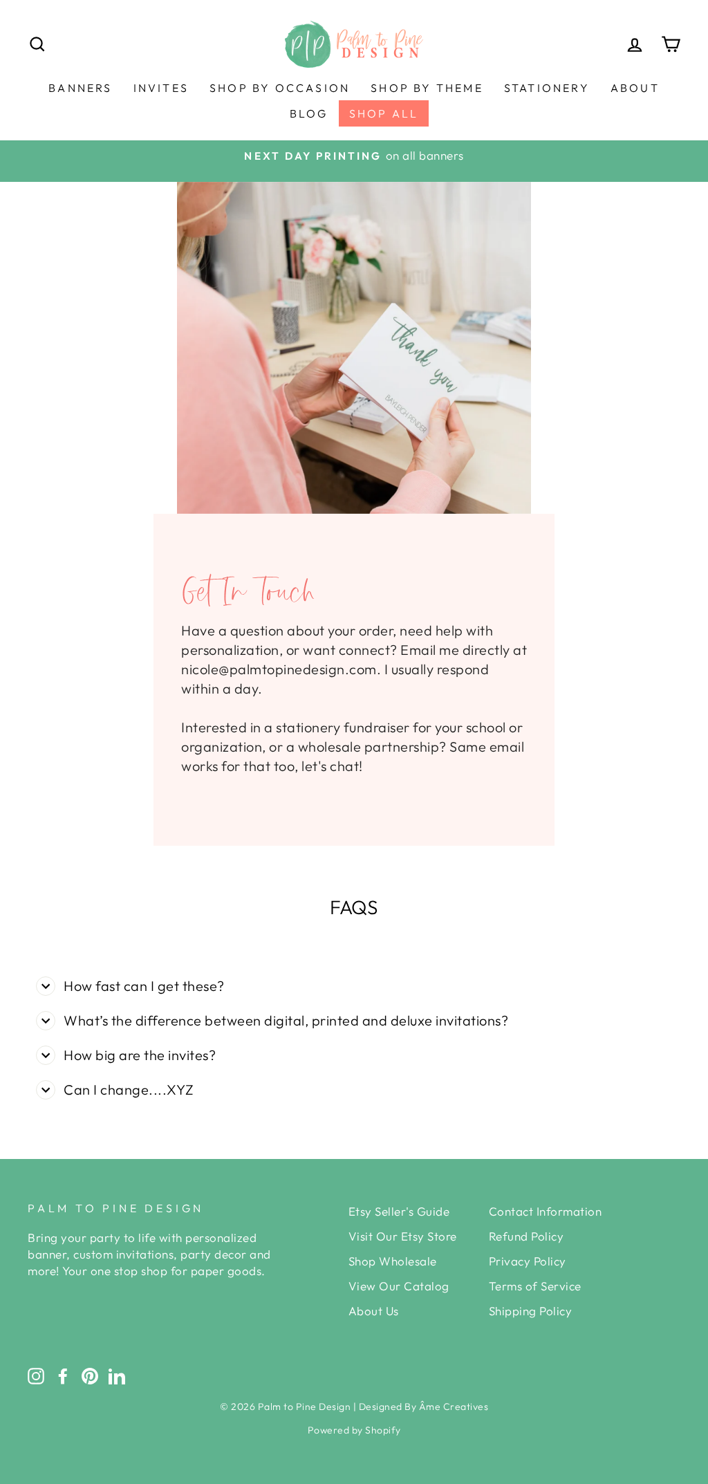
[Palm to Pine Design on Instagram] (36, 1375)
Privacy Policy (527, 1261)
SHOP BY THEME (427, 88)
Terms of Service (535, 1286)
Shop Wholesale (392, 1261)
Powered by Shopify (354, 1430)
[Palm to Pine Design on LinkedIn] (117, 1375)
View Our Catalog (398, 1286)
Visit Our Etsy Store (402, 1236)
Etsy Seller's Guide (399, 1211)
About (635, 88)
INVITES (161, 88)
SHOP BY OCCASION (279, 88)
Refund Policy (526, 1236)
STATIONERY (547, 88)
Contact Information (545, 1211)
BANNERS (80, 88)
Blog (309, 113)
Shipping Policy (530, 1311)
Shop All (384, 113)
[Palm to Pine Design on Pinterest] (90, 1375)
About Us (373, 1311)
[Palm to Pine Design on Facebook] (63, 1375)
